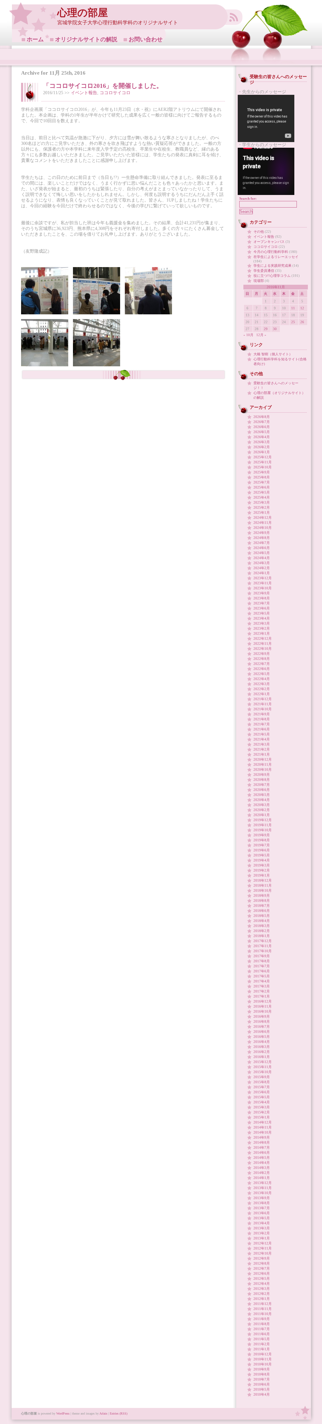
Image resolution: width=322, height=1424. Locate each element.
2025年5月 (261, 492)
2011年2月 (261, 1344)
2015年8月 (261, 1082)
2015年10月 (262, 1072)
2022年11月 (262, 643)
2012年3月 (261, 1288)
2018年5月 (261, 916)
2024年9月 (261, 533)
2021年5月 (261, 734)
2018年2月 (261, 931)
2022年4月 (261, 679)
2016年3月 (261, 1047)
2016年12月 (262, 1001)
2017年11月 (262, 946)
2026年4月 (261, 437)
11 (293, 308)
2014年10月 (262, 1132)
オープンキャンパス (269, 241)
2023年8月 (261, 598)
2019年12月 (262, 820)
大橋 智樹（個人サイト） (272, 354)
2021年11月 (262, 704)
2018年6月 (261, 910)
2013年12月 (262, 1183)
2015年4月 (261, 1102)
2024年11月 (262, 522)
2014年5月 (261, 1157)
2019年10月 (262, 830)
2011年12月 (262, 1304)
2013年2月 (261, 1233)
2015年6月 (261, 1092)
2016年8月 (261, 1021)
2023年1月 (261, 633)
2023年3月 (261, 623)
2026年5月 (261, 432)
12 (302, 308)
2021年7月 (261, 724)
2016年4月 (261, 1042)
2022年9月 (261, 653)
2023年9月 (261, 593)
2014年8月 (261, 1142)
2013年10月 (262, 1193)
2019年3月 (261, 865)
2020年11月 (262, 764)
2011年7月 (261, 1329)
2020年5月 (261, 795)
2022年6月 (261, 669)
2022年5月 (261, 674)
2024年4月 (261, 558)
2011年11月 (262, 1309)
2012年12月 (262, 1243)
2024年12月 (262, 517)
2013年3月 (261, 1228)
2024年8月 (261, 538)
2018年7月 (261, 905)
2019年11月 (262, 825)
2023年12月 (262, 578)
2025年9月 (261, 472)
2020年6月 (261, 790)
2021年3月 (261, 744)
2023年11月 (262, 583)
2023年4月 (261, 618)
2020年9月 (261, 774)
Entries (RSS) (118, 1413)
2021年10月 (262, 709)
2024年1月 (261, 573)
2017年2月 (261, 991)
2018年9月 (261, 895)
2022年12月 (262, 638)
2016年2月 (261, 1052)
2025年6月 (261, 487)
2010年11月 (262, 1359)
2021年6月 (261, 729)
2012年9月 (261, 1258)
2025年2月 (261, 507)
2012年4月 (261, 1283)
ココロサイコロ (115, 92)
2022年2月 (261, 689)
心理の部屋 (82, 12)
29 (266, 329)
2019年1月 (261, 875)
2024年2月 (261, 568)
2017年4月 (261, 981)
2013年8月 (261, 1203)
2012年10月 (262, 1253)
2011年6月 (261, 1334)
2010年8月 (261, 1374)
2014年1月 (261, 1178)
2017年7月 (261, 966)
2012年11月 (262, 1248)
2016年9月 (261, 1016)
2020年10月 (262, 769)
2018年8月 (261, 900)
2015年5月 (261, 1097)
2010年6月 (261, 1384)
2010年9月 (261, 1369)
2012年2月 (261, 1293)
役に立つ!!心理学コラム (272, 275)
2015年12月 (262, 1062)
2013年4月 (261, 1223)
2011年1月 (261, 1349)
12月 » (261, 335)
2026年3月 (261, 442)
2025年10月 (262, 467)
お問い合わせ (146, 39)
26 (302, 322)
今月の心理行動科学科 (270, 252)
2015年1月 (261, 1117)
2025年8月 (261, 477)
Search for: (248, 198)
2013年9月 (261, 1198)
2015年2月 (261, 1112)
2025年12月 (262, 457)
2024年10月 (262, 527)
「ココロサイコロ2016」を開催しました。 (103, 85)
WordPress (62, 1413)
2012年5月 (261, 1278)
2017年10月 (262, 951)
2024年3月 (261, 563)
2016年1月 (261, 1057)
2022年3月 (261, 684)
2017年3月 (261, 986)
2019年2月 (261, 870)
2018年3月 (261, 926)
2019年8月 (261, 840)
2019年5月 (261, 855)
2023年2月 (261, 628)
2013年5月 (261, 1218)
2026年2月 (261, 447)
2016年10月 (262, 1011)
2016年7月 (261, 1026)
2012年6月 (261, 1273)
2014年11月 (262, 1127)
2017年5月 (261, 976)
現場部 (258, 281)
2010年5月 (261, 1389)
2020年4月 (261, 800)
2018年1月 (261, 936)
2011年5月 (261, 1339)
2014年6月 (261, 1152)
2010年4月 (261, 1394)
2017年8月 (261, 961)
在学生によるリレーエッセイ (275, 257)
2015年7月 (261, 1087)
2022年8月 (261, 659)
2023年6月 (261, 608)
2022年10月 (262, 648)
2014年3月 (261, 1168)
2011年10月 (262, 1314)
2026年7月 (261, 422)
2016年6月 (261, 1031)
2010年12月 (262, 1354)
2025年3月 (261, 502)
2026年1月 (261, 452)
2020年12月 (262, 759)
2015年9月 (261, 1077)
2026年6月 (261, 427)
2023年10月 (262, 588)
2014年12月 (262, 1122)
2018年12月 (262, 880)
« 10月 (248, 335)
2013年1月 (261, 1238)
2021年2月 (261, 749)
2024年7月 (261, 543)
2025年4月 (261, 497)
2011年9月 (261, 1319)
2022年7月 (261, 664)
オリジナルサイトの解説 (86, 39)
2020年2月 (261, 810)
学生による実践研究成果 (272, 265)
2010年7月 (261, 1379)
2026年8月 (261, 417)
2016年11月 (262, 1006)
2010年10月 (262, 1364)
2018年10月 (262, 890)
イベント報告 (84, 92)
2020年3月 (261, 805)
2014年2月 (261, 1173)
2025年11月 (262, 462)
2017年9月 (261, 956)
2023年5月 (261, 613)
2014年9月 (261, 1137)
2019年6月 (261, 850)
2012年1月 (261, 1299)
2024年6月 (261, 548)
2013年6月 (261, 1213)
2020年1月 (261, 815)
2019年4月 (261, 860)
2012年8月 (261, 1263)
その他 (258, 231)
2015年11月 (262, 1067)
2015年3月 (261, 1107)
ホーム (35, 39)
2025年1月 (261, 512)
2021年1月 (261, 754)
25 (293, 322)
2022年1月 (261, 694)
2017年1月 (261, 996)
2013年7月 (261, 1208)
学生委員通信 (263, 270)
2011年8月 (261, 1324)
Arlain (103, 1413)
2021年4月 (261, 739)
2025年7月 (261, 482)
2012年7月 (261, 1268)
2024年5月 (261, 553)
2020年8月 (261, 779)
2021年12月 (262, 699)
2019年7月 (261, 845)
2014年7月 (261, 1147)
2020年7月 (261, 784)
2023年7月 (261, 603)
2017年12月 (262, 941)
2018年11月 (262, 885)
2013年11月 (262, 1188)
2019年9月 (261, 835)
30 (275, 329)
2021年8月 (261, 719)
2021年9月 (261, 714)
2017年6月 (261, 971)
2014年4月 (261, 1162)
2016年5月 (261, 1036)
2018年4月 (261, 921)
